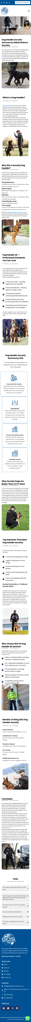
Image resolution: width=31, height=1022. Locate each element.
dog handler (7, 105)
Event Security (15, 408)
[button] (28, 10)
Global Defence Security (15, 212)
